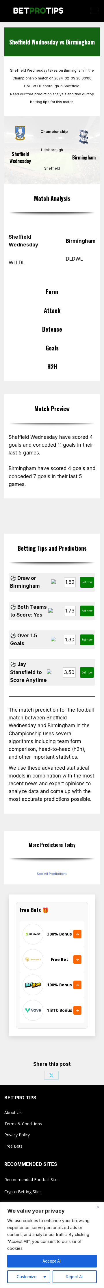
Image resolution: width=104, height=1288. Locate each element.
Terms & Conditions (23, 1123)
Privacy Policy (17, 1134)
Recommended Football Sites (32, 1179)
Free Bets (13, 1146)
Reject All (74, 1276)
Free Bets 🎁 (34, 910)
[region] (52, 1245)
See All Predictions (52, 874)
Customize (27, 1276)
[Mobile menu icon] (94, 11)
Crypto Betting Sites (23, 1191)
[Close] (97, 1207)
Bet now (86, 582)
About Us (13, 1112)
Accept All (52, 1261)
